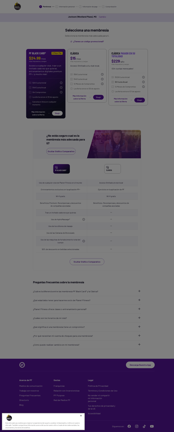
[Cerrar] (81, 415)
